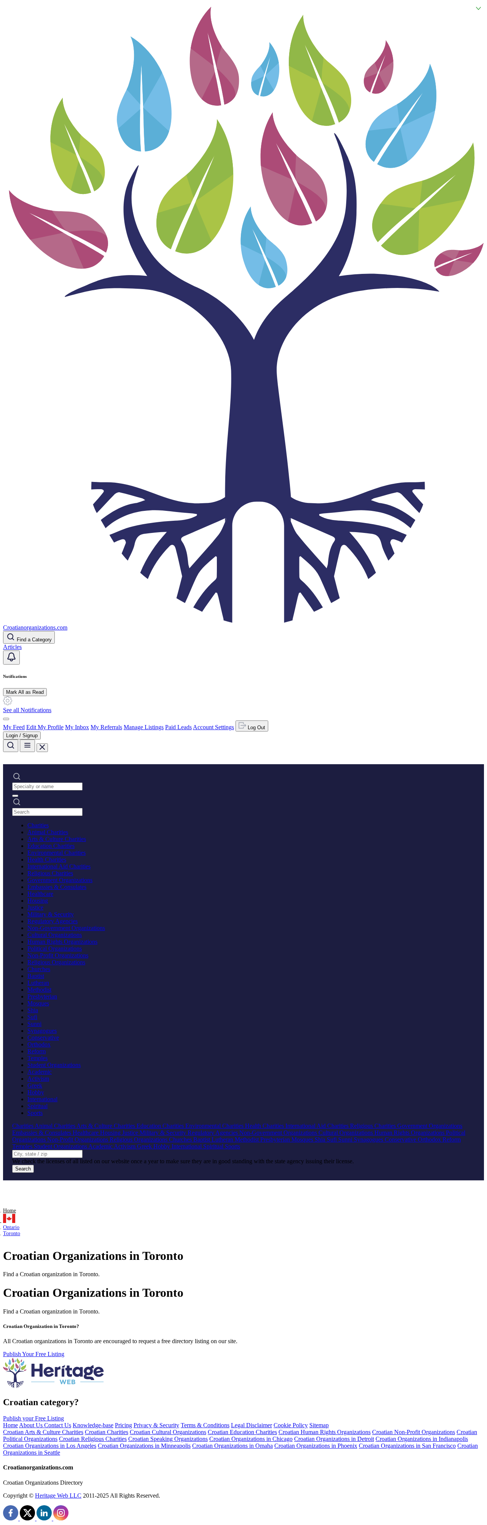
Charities (38, 825)
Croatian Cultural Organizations (168, 1432)
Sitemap (319, 1425)
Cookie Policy (291, 1425)
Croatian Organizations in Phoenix (315, 1445)
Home (9, 1210)
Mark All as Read (25, 692)
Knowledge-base (93, 1425)
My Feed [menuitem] (14, 727)
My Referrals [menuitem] (106, 727)
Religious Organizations (56, 962)
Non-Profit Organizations (57, 955)
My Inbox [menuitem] (77, 727)
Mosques (38, 1003)
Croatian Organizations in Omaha (232, 1445)
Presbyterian (42, 996)
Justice (35, 907)
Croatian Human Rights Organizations (325, 1432)
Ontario (11, 1227)
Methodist (39, 989)
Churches (38, 969)
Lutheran (38, 983)
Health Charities (46, 859)
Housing (37, 900)
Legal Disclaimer (251, 1425)
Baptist (35, 976)
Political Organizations (54, 948)
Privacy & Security (156, 1425)
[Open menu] (27, 745)
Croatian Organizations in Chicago (251, 1439)
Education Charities (51, 846)
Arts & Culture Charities (56, 839)
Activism (38, 1078)
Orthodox (39, 1044)
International (42, 1099)
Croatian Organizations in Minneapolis (144, 1445)
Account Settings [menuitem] (213, 727)
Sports (35, 1113)
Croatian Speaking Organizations (168, 1439)
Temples (37, 1058)
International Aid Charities (59, 866)
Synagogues (42, 1030)
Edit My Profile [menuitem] (45, 727)
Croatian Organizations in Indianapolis (422, 1439)
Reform (36, 1051)
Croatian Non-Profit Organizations (413, 1432)
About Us (31, 1425)
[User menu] (6, 719)
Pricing (123, 1425)
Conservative (43, 1037)
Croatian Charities (106, 1432)
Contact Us (57, 1425)
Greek (34, 1085)
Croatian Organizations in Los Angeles (49, 1445)
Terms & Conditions (205, 1425)
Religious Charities (50, 873)
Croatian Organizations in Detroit (334, 1439)
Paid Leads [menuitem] (178, 727)
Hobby (35, 1092)
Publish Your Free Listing (33, 1354)
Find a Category (33, 639)
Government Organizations (59, 880)
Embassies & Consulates (56, 887)
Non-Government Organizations (66, 928)
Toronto (11, 1233)
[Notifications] (11, 657)
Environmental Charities (56, 852)
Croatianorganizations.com (35, 627)
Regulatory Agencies (52, 921)
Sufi (32, 1017)
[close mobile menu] (42, 747)
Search (23, 1169)
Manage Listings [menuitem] (144, 727)
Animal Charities (47, 832)
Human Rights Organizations (62, 941)
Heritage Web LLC (58, 1495)
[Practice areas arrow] (15, 796)
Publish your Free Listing (33, 1418)
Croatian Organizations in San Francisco (407, 1445)
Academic (39, 1072)
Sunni (34, 1024)
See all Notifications (27, 710)
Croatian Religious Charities (93, 1439)
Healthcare (40, 894)
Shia (32, 1010)
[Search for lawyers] (10, 745)
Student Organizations (54, 1065)
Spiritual (37, 1106)
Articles (12, 647)
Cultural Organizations (54, 935)
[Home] (243, 620)
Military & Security (50, 914)
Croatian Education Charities (242, 1432)
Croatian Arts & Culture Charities (43, 1432)
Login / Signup (22, 735)
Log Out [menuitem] (255, 727)
